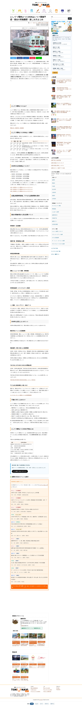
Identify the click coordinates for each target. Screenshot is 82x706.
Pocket (32, 58)
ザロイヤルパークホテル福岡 (58, 243)
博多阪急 (54, 208)
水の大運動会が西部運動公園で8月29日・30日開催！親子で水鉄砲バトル (64, 128)
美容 (26, 11)
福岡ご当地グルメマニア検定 (58, 65)
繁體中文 (52, 703)
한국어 (41, 703)
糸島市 (53, 195)
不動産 (56, 11)
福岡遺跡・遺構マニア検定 (59, 69)
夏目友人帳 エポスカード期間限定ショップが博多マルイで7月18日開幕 (27, 555)
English (36, 703)
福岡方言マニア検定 (58, 52)
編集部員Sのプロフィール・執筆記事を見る (32, 628)
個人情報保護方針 (34, 688)
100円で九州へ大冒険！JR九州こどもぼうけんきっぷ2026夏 (25, 492)
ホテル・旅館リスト (55, 254)
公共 (62, 11)
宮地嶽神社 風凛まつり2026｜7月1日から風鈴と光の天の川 (24, 509)
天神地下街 (54, 218)
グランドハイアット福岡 (57, 234)
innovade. (41, 699)
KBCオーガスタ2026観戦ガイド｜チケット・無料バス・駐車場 (64, 104)
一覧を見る (55, 72)
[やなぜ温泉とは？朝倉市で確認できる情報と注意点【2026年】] (24, 636)
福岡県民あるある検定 (60, 43)
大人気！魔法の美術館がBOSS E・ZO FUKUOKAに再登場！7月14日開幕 (28, 562)
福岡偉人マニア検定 (58, 60)
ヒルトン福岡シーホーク (57, 231)
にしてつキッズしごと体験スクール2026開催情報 (21, 395)
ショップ (32, 11)
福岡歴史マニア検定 (58, 56)
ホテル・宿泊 (44, 11)
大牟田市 (22, 625)
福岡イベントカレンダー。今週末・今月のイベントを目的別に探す (64, 120)
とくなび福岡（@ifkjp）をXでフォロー (20, 471)
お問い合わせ (34, 689)
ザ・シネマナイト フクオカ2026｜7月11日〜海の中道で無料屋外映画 (27, 570)
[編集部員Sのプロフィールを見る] (16, 624)
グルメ (13, 11)
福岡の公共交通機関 (44, 22)
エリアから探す (47, 688)
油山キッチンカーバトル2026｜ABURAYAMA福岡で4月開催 (33, 667)
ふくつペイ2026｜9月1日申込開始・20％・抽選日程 (16, 645)
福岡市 (53, 179)
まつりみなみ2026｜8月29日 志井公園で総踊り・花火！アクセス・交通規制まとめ (64, 81)
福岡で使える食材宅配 (56, 160)
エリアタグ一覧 (54, 248)
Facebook (20, 58)
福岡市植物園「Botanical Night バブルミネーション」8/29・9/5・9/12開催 (64, 144)
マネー (69, 11)
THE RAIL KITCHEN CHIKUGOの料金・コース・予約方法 (22, 379)
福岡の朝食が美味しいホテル (57, 165)
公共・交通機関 (38, 22)
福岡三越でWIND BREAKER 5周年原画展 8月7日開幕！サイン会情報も (27, 548)
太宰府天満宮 (55, 224)
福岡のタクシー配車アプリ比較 (58, 168)
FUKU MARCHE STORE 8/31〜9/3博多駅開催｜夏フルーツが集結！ (27, 524)
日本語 (31, 703)
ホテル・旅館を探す (47, 691)
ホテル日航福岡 (55, 237)
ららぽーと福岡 (55, 211)
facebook (58, 689)
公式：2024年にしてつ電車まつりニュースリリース (21, 189)
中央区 (53, 186)
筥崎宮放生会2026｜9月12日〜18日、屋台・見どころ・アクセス (64, 136)
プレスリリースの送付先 (36, 691)
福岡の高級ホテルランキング (57, 162)
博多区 (53, 183)
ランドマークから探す (48, 689)
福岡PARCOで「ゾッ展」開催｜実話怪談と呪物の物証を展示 (25, 540)
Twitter (13, 58)
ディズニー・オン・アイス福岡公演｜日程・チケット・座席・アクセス (64, 151)
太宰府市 (54, 198)
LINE (39, 58)
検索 (52, 16)
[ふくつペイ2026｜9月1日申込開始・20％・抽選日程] (16, 636)
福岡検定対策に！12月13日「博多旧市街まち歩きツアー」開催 (24, 679)
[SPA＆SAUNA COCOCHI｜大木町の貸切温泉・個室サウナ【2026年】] (33, 636)
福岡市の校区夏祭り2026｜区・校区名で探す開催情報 (64, 112)
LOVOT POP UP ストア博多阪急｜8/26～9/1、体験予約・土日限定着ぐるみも (29, 516)
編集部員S (23, 618)
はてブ (26, 58)
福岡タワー (54, 221)
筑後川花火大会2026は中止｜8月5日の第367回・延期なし (15, 667)
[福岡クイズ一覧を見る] (61, 26)
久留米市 (54, 192)
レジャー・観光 (19, 11)
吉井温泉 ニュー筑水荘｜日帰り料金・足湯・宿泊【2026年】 (41, 644)
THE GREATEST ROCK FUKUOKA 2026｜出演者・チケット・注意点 (64, 89)
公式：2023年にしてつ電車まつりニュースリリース (21, 191)
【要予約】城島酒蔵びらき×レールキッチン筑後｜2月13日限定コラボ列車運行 (41, 667)
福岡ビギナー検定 (56, 48)
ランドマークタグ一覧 (55, 251)
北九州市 (54, 189)
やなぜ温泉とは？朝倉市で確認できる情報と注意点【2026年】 (24, 644)
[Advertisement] (29, 92)
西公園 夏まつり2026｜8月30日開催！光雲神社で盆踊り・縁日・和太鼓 (64, 97)
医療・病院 (50, 11)
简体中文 (46, 703)
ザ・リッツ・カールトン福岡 (58, 240)
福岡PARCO (54, 215)
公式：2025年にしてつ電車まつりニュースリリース (21, 187)
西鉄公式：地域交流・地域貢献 (17, 128)
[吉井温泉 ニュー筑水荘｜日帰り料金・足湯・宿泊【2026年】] (41, 636)
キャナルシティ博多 (56, 205)
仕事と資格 (38, 11)
